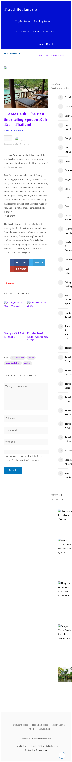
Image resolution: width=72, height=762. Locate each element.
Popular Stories (22, 21)
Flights (68, 179)
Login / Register (46, 44)
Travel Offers (68, 439)
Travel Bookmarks (21, 9)
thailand (27, 363)
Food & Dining (68, 193)
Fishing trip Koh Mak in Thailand (52, 55)
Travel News (68, 426)
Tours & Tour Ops (67, 332)
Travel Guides (68, 399)
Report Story (11, 283)
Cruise (68, 161)
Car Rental (68, 149)
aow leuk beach (18, 358)
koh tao (31, 358)
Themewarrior (41, 750)
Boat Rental (68, 127)
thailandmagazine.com (14, 130)
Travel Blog (48, 31)
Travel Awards (68, 372)
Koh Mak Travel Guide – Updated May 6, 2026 (37, 337)
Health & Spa (68, 217)
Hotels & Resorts (68, 246)
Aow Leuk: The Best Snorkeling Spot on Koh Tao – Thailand (25, 119)
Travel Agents (68, 359)
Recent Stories (22, 31)
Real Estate (67, 271)
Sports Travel (68, 315)
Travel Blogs (68, 386)
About (36, 31)
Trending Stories (42, 21)
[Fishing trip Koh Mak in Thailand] (14, 315)
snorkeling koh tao (12, 363)
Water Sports (20, 144)
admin (23, 140)
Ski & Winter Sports (68, 299)
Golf (67, 206)
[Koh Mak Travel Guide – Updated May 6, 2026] (37, 315)
